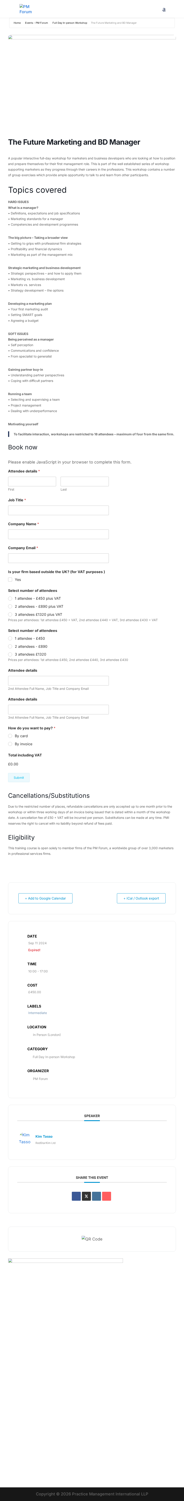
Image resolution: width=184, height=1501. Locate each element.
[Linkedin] (96, 1196)
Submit (19, 777)
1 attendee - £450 (30, 638)
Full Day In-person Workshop (70, 22)
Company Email (23, 548)
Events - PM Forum (36, 22)
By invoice (23, 744)
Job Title (17, 500)
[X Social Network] (86, 1196)
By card (21, 736)
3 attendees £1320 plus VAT (38, 614)
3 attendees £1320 (30, 654)
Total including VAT (25, 755)
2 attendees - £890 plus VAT (39, 606)
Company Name (23, 524)
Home (17, 22)
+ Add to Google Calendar (45, 898)
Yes (18, 579)
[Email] (106, 1196)
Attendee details (22, 670)
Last (64, 489)
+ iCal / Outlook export (141, 898)
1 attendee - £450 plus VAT (38, 598)
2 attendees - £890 (31, 646)
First (11, 489)
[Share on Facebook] (76, 1196)
